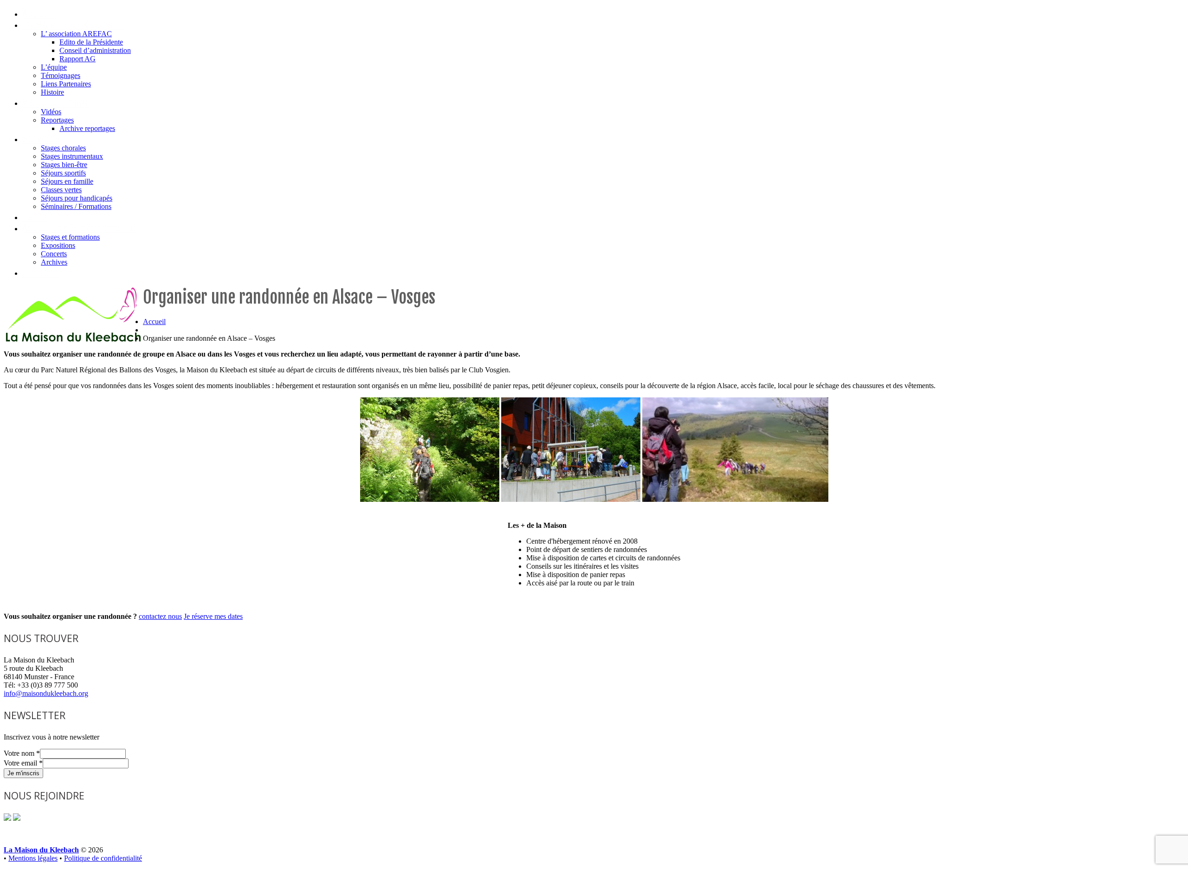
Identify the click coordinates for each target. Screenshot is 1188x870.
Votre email (23, 763)
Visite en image (56, 102)
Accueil (38, 13)
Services (41, 138)
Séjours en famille (67, 181)
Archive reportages (87, 128)
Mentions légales (33, 858)
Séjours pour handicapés (76, 198)
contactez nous (160, 616)
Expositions (58, 245)
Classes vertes (61, 190)
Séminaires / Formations (76, 206)
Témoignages (60, 75)
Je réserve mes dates (213, 616)
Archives (54, 262)
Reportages (57, 120)
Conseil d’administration (95, 50)
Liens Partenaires (66, 84)
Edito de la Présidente (91, 42)
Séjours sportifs (63, 173)
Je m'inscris (23, 773)
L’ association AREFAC (76, 34)
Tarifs (34, 216)
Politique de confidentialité (103, 858)
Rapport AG (77, 59)
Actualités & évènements (79, 227)
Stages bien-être (64, 165)
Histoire (52, 92)
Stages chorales (63, 148)
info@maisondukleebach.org (46, 693)
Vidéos (51, 112)
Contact (40, 272)
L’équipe (54, 67)
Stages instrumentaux (72, 156)
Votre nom (22, 753)
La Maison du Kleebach (73, 24)
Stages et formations (70, 237)
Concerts (54, 254)
